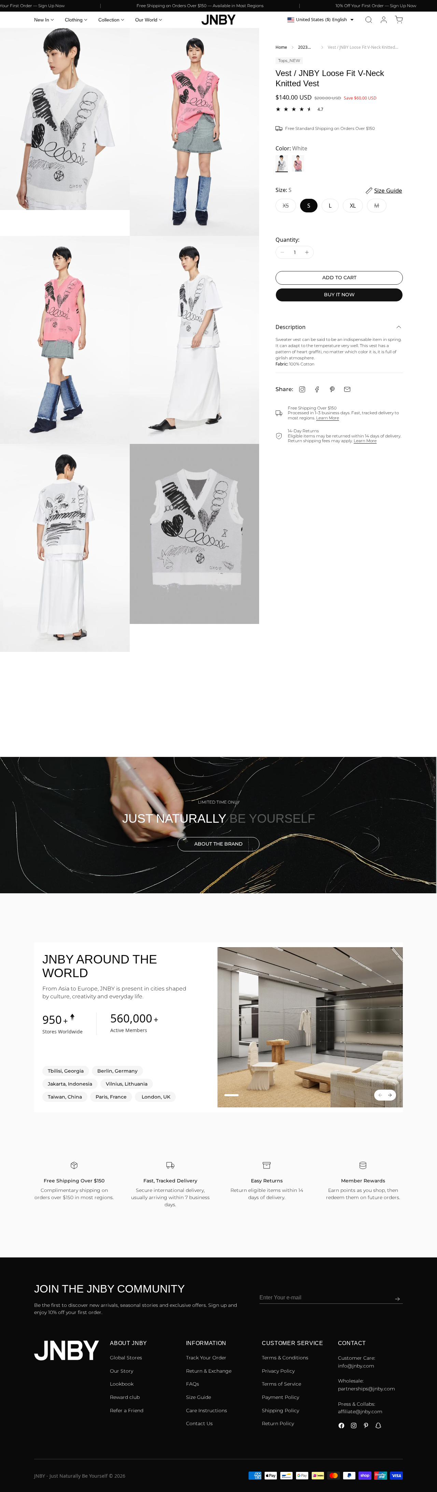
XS (289, 207)
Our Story (121, 1371)
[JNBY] (218, 20)
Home (281, 47)
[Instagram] (302, 389)
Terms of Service (281, 1384)
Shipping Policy (280, 1410)
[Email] (347, 389)
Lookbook (121, 1384)
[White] (282, 163)
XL (353, 205)
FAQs (192, 1384)
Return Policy (278, 1423)
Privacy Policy (278, 1371)
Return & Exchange (208, 1371)
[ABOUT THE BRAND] (218, 825)
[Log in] (384, 20)
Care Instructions (206, 1410)
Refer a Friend (126, 1410)
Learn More (327, 417)
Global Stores (126, 1358)
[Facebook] (317, 389)
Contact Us (199, 1423)
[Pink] (298, 163)
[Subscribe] (397, 1299)
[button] (369, 20)
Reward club (125, 1397)
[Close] (431, 1457)
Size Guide (198, 1397)
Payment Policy (280, 1397)
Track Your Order (206, 1358)
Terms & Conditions (285, 1358)
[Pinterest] (332, 389)
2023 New (303, 47)
